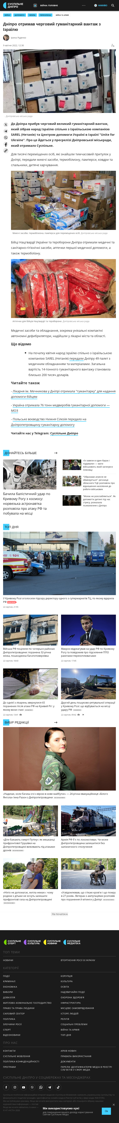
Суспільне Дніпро (64, 433)
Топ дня (66, 1034)
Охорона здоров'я (72, 997)
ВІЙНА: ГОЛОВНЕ (49, 5)
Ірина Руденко (18, 37)
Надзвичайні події (73, 992)
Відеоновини (11, 1034)
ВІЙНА (7, 15)
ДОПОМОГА (19, 15)
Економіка (10, 986)
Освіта (65, 986)
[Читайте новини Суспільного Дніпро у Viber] (32, 1087)
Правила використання (76, 1056)
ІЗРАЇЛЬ (32, 15)
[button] (6, 124)
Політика (9, 1019)
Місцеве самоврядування (77, 1008)
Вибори (8, 992)
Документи (68, 1061)
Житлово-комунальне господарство (27, 1002)
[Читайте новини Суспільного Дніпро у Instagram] (15, 1087)
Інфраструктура (71, 1002)
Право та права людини (19, 1008)
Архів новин (68, 1050)
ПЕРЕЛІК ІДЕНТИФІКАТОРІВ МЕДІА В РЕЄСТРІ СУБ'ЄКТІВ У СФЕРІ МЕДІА (86, 1068)
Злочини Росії (12, 1024)
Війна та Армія (62, 15)
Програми (9, 1066)
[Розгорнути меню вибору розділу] (35, 5)
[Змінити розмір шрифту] (112, 45)
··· (84, 5)
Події (6, 976)
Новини (8, 960)
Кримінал (9, 981)
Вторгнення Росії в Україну (78, 960)
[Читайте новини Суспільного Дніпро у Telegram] (49, 1087)
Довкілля (9, 997)
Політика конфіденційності (21, 1061)
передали (76, 358)
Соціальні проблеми (74, 1024)
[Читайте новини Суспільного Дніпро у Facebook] (6, 1087)
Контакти (9, 1050)
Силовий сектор (14, 1013)
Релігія (65, 1019)
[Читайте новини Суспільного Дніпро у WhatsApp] (41, 1087)
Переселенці (45, 15)
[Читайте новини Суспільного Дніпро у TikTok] (58, 1087)
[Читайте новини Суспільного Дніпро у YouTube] (23, 1087)
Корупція (67, 976)
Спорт (7, 1029)
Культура (67, 981)
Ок (106, 1111)
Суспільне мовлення (16, 1056)
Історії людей (70, 1013)
